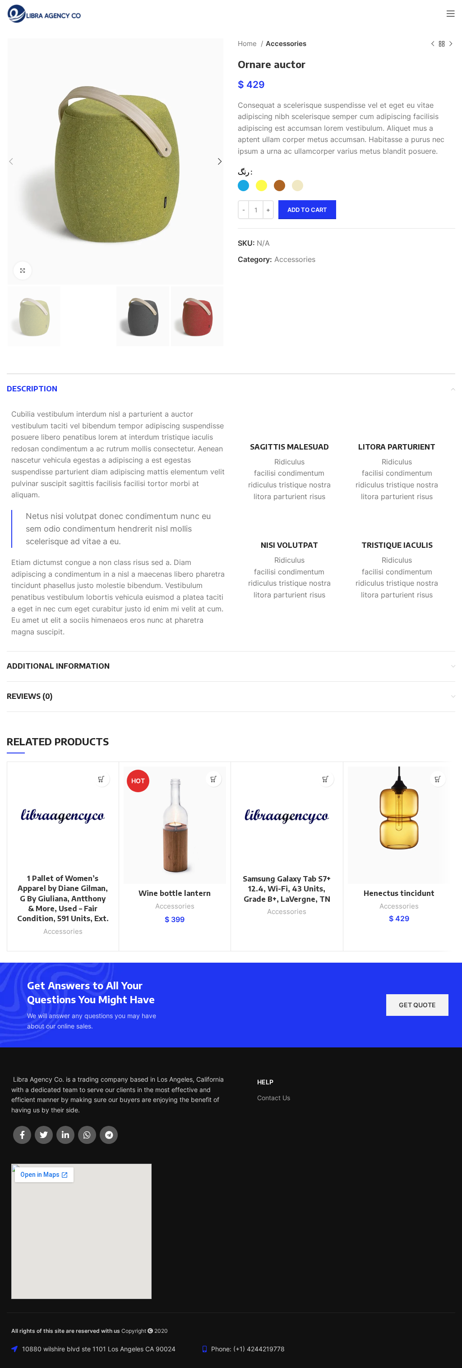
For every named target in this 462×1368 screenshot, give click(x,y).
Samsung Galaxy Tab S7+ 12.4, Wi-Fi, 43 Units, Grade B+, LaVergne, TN (287, 889)
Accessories (286, 43)
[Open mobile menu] (451, 14)
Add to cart (307, 209)
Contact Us (273, 1098)
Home (248, 43)
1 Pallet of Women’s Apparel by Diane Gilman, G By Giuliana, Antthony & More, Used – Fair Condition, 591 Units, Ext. (63, 898)
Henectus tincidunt (399, 893)
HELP (265, 1082)
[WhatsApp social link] (87, 1135)
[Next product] (450, 43)
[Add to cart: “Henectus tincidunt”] (438, 779)
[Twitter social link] (44, 1135)
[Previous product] (432, 43)
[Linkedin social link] (65, 1135)
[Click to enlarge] (23, 271)
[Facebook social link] (22, 1135)
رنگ (243, 171)
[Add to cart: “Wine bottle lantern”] (214, 779)
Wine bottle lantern (175, 893)
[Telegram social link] (109, 1135)
